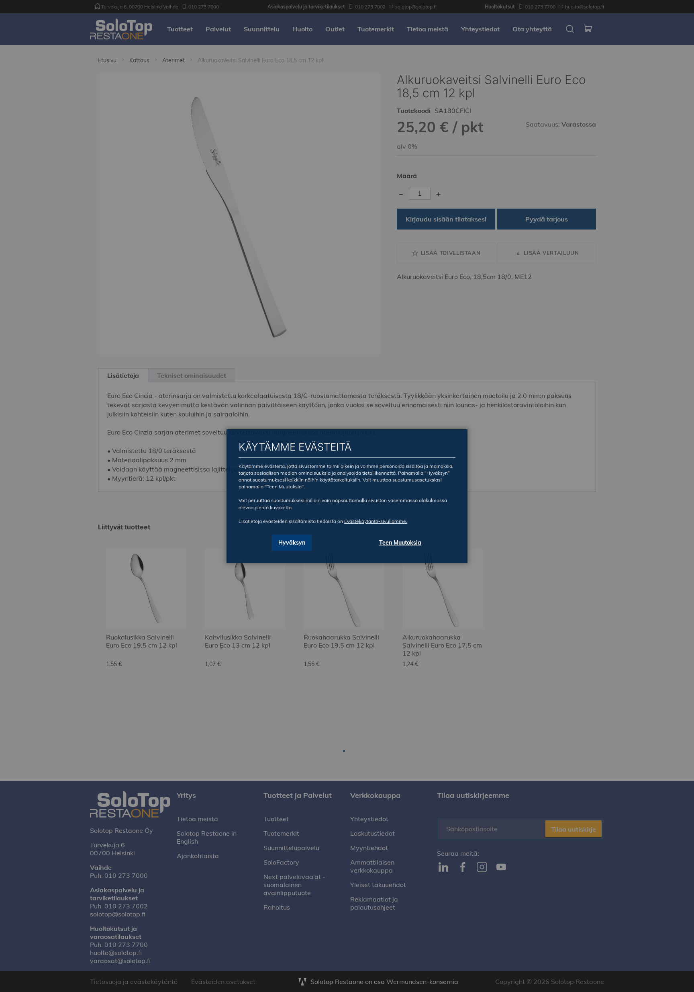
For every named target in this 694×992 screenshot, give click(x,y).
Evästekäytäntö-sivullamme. (375, 521)
